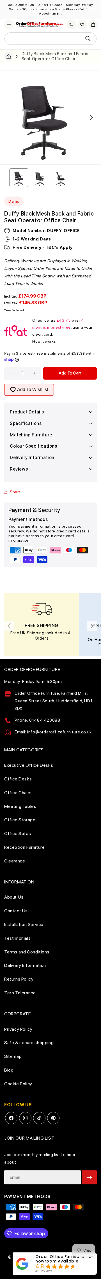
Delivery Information (25, 965)
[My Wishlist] (82, 24)
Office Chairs (18, 792)
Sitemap (13, 1056)
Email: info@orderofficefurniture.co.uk (53, 732)
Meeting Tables (20, 806)
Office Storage (19, 819)
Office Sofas (17, 833)
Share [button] (15, 492)
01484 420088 (50, 5)
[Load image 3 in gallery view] (61, 178)
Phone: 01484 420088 (37, 720)
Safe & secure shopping (29, 1042)
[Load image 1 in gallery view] (19, 178)
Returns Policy (18, 979)
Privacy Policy (18, 1029)
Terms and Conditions (26, 952)
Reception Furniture (24, 847)
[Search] (88, 38)
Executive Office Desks (28, 765)
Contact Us (16, 910)
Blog (8, 1070)
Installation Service (23, 924)
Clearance (14, 861)
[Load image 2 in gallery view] (40, 178)
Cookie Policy (18, 1083)
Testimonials (17, 938)
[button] (9, 24)
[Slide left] (9, 118)
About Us (14, 897)
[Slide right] (91, 118)
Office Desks (18, 779)
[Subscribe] (89, 1177)
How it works (44, 341)
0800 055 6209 (21, 5)
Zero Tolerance (20, 992)
